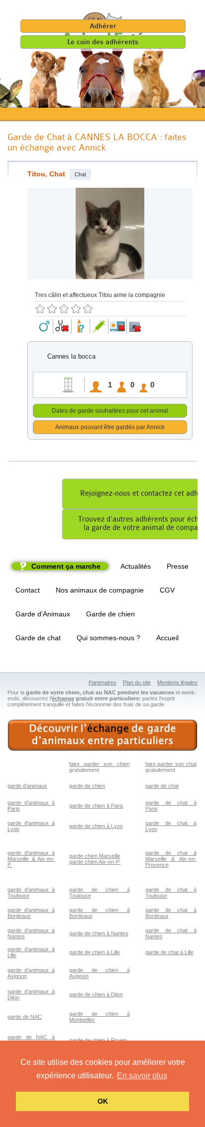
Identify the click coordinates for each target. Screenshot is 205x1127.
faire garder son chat (171, 764)
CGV (167, 590)
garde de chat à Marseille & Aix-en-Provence (171, 859)
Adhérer (103, 26)
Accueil (167, 638)
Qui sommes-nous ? (108, 638)
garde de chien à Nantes (98, 933)
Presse (178, 566)
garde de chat (162, 786)
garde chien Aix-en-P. (94, 862)
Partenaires (102, 682)
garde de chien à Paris (96, 806)
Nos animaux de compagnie (100, 590)
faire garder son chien (99, 764)
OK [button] (103, 1101)
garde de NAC (24, 1017)
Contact (27, 590)
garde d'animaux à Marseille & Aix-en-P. (31, 859)
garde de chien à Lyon (96, 826)
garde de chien (87, 786)
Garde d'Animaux (42, 614)
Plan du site (137, 682)
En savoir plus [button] (142, 1075)
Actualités (135, 566)
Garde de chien (110, 614)
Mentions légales (177, 682)
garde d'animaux (27, 786)
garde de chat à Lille (169, 952)
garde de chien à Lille (94, 952)
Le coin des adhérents (102, 42)
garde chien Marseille (94, 856)
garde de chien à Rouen (98, 1040)
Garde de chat (38, 638)
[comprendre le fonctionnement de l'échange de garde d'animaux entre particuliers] (102, 735)
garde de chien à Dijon (96, 994)
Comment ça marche (66, 566)
